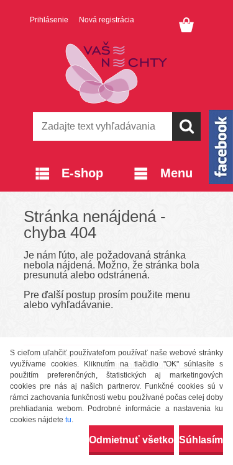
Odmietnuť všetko (131, 440)
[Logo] (116, 73)
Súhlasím (201, 440)
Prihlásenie (49, 20)
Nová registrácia (106, 20)
